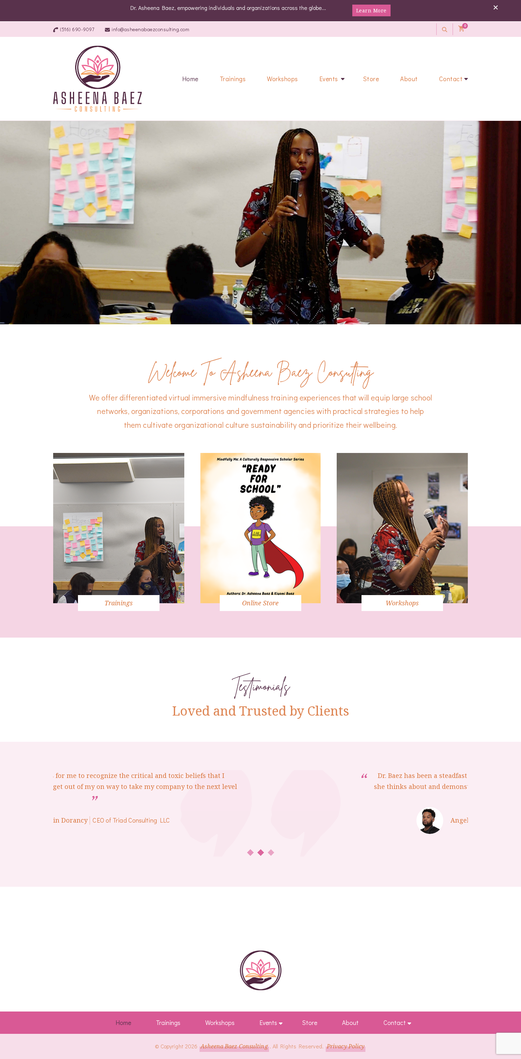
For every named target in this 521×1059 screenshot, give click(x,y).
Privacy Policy (345, 1046)
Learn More (371, 10)
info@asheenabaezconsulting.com (150, 29)
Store (371, 78)
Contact (451, 78)
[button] (250, 852)
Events (328, 78)
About (409, 78)
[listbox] (260, 534)
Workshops (282, 78)
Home (190, 78)
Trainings (233, 78)
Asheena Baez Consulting (234, 1046)
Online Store (260, 603)
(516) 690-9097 (77, 29)
